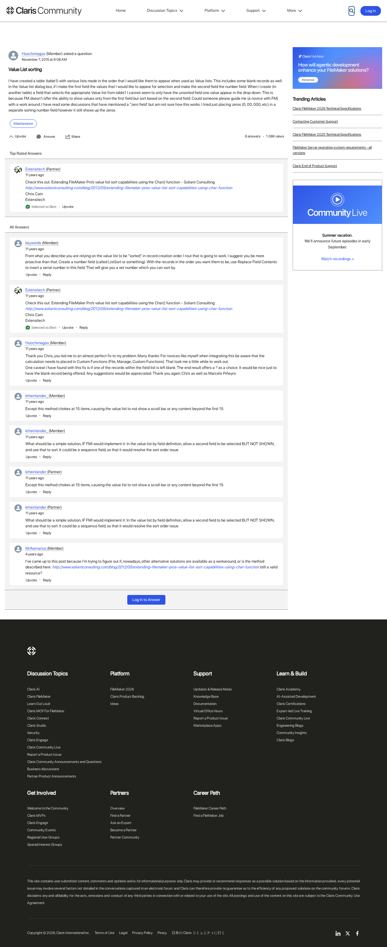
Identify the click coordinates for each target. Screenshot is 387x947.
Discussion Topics (162, 10)
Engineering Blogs (290, 725)
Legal (123, 933)
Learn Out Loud (38, 704)
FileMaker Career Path (210, 808)
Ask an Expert (121, 823)
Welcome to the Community (47, 808)
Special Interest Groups (44, 844)
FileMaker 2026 (122, 689)
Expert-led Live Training (294, 711)
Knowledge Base (206, 696)
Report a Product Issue (44, 754)
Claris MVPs (36, 815)
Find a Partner (120, 815)
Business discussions (43, 769)
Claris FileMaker (39, 696)
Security (33, 733)
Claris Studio (36, 725)
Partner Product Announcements (51, 776)
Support (253, 10)
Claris (31, 651)
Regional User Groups (43, 837)
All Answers (19, 227)
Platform (212, 10)
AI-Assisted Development (296, 696)
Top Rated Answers (26, 153)
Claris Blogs (285, 740)
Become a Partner (123, 830)
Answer (49, 136)
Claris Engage (37, 740)
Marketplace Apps (208, 725)
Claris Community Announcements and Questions (64, 762)
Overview (117, 808)
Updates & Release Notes (213, 689)
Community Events (41, 830)
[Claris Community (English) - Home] (44, 11)
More (291, 10)
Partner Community (124, 837)
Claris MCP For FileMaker (45, 711)
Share (75, 136)
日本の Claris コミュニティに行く (198, 933)
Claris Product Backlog (127, 696)
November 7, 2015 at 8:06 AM (44, 59)
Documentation (205, 704)
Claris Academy (289, 689)
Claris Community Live (43, 747)
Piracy (162, 933)
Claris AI (33, 689)
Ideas (114, 704)
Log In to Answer (146, 599)
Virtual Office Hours (208, 711)
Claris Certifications (291, 704)
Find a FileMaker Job (209, 815)
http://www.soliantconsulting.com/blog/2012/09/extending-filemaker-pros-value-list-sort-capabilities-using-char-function (128, 188)
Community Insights (292, 733)
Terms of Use (104, 933)
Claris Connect (38, 718)
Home (121, 10)
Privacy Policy (142, 933)
